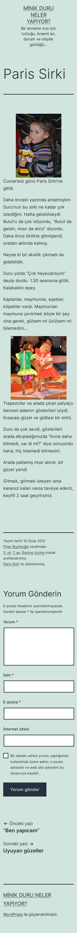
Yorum (10, 622)
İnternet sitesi (16, 729)
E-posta (12, 702)
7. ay (16, 552)
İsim (8, 675)
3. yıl (7, 552)
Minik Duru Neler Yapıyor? (38, 14)
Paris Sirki (11, 564)
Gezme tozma (33, 552)
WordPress (13, 914)
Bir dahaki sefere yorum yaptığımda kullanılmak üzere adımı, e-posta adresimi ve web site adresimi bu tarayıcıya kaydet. (39, 764)
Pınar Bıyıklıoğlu (16, 546)
